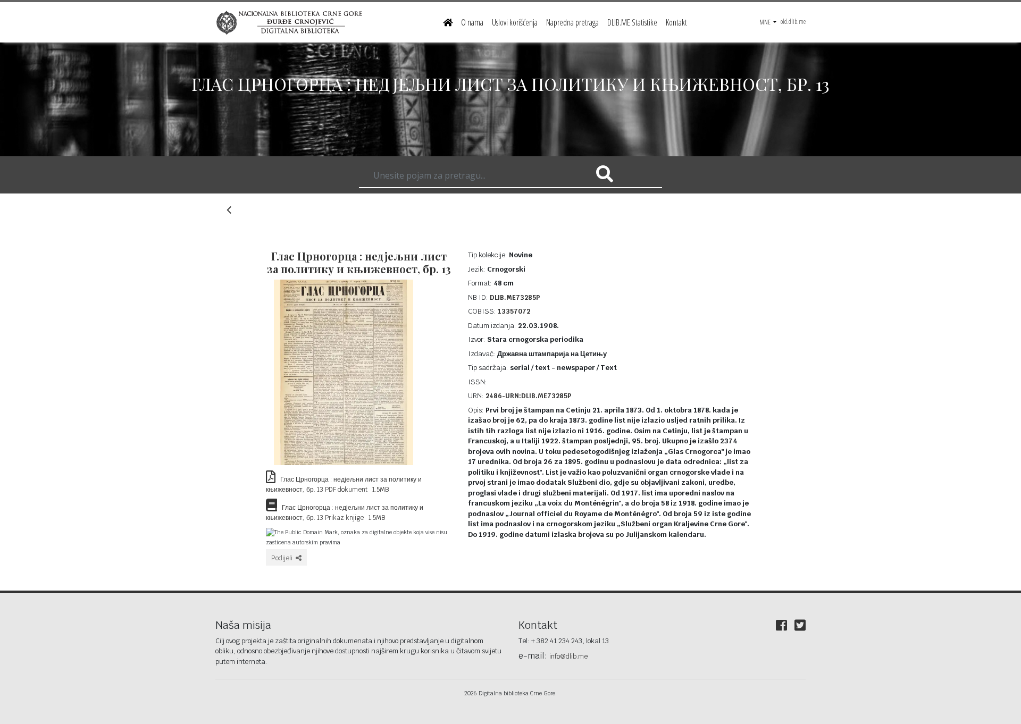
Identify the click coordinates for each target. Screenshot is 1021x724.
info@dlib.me (568, 656)
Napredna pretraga (572, 22)
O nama (472, 22)
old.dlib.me (793, 21)
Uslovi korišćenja (515, 22)
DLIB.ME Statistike (632, 22)
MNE (765, 22)
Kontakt (676, 22)
